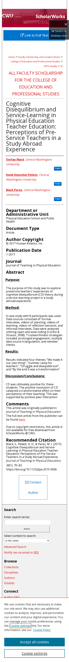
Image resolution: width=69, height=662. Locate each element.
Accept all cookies (34, 642)
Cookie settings (20, 626)
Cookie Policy (42, 630)
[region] (34, 630)
